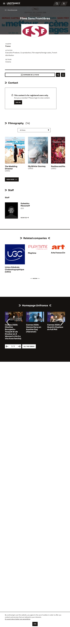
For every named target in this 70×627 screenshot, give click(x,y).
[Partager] (58, 75)
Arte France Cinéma (60, 253)
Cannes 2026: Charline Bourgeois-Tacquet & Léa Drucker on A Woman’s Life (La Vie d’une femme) (13, 332)
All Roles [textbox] (23, 130)
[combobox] (34, 130)
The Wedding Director (11, 167)
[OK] (35, 624)
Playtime (32, 253)
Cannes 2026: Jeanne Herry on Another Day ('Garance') (33, 328)
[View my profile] (63, 4)
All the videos (29, 346)
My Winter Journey (36, 166)
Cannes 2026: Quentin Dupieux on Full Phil (55, 327)
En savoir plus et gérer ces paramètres (17, 619)
